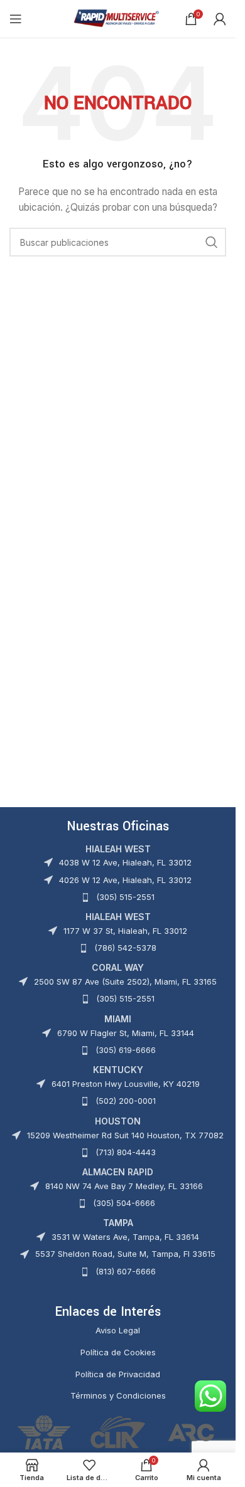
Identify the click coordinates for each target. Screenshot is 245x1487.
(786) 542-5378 (125, 948)
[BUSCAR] (211, 242)
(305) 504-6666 (124, 1203)
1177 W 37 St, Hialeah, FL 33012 (125, 931)
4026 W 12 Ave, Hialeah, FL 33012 (125, 880)
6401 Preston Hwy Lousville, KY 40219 (126, 1084)
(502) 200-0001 (125, 1101)
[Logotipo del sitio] (116, 18)
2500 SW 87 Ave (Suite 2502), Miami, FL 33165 (125, 981)
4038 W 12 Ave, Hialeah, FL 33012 (125, 862)
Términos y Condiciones (118, 1395)
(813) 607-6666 (125, 1271)
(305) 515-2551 (125, 897)
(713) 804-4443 (125, 1152)
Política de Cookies (118, 1352)
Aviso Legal (117, 1330)
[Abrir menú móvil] (15, 18)
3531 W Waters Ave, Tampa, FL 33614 (125, 1237)
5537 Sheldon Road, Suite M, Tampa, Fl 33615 (125, 1254)
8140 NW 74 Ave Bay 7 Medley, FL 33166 (124, 1186)
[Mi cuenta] (219, 18)
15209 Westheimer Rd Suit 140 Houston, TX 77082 (125, 1135)
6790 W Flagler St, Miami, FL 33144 (125, 1033)
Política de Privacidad (117, 1374)
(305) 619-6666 (125, 1050)
